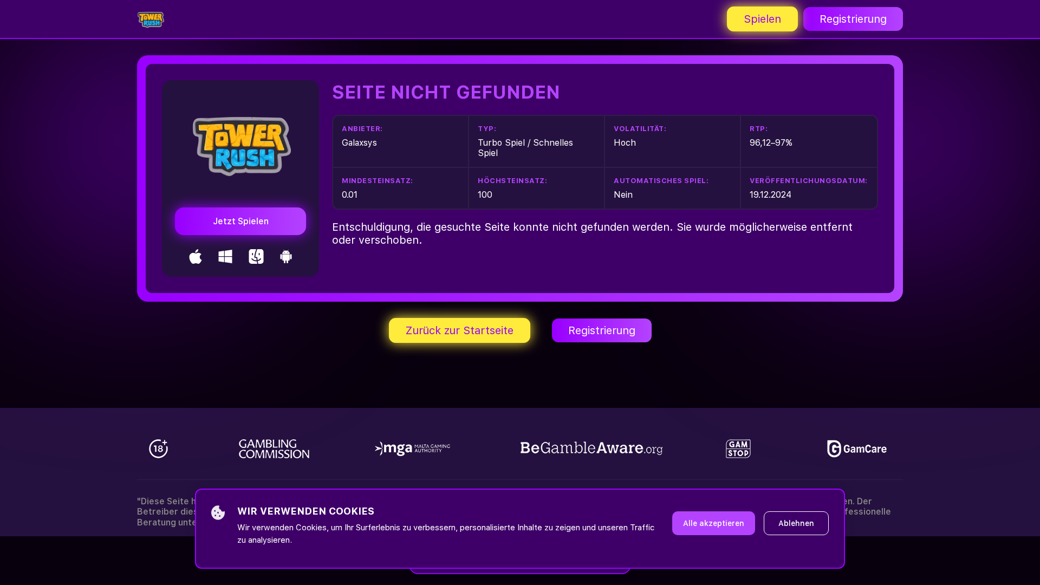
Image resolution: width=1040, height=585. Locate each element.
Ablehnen (796, 523)
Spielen (762, 18)
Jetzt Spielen (241, 221)
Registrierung (853, 18)
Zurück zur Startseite (460, 330)
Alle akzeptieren (713, 523)
